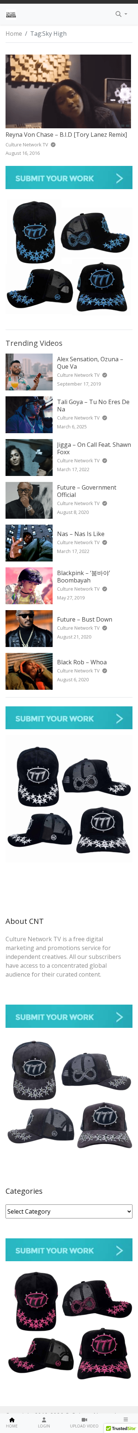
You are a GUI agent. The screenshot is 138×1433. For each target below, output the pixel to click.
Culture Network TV (79, 375)
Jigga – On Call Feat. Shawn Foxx (94, 448)
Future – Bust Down (84, 619)
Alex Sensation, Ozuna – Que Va (90, 362)
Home (14, 33)
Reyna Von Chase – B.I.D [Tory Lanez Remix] (66, 135)
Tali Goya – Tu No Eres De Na (93, 405)
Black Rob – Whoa (82, 662)
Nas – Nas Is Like (81, 534)
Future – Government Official (86, 490)
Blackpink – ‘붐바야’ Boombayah (83, 576)
